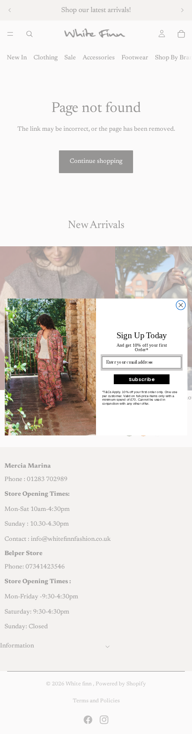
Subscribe (141, 379)
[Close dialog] (180, 305)
